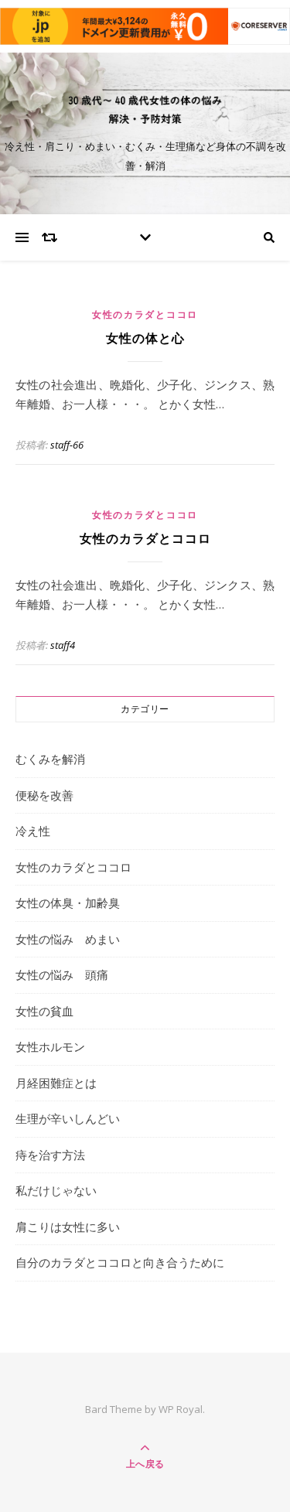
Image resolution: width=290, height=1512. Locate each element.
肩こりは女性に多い (67, 1226)
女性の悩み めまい (67, 939)
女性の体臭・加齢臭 (67, 902)
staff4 (62, 645)
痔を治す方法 (50, 1154)
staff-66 (67, 445)
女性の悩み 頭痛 (61, 974)
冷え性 (32, 830)
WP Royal (181, 1409)
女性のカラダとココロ (145, 314)
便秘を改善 (44, 795)
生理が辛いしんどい (67, 1118)
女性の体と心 (145, 338)
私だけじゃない (56, 1190)
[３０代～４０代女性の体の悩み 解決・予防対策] (145, 110)
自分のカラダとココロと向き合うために (119, 1262)
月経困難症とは (56, 1082)
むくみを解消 (50, 758)
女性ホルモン (50, 1046)
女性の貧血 (44, 1011)
